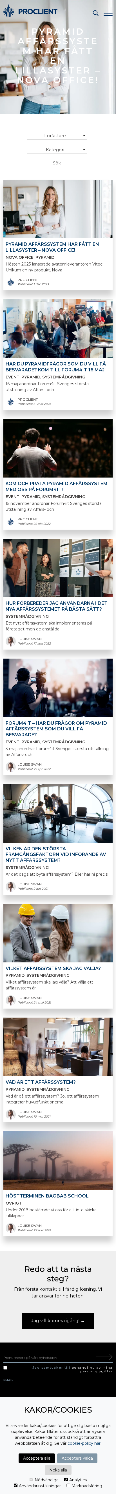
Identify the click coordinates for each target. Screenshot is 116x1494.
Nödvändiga (47, 1479)
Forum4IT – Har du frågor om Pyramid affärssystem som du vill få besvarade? (56, 729)
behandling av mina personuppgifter (92, 1369)
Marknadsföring (87, 1485)
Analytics (78, 1479)
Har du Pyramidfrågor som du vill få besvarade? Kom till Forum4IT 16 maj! (56, 367)
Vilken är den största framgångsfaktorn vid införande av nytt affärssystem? (56, 854)
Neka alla (58, 1470)
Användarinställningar (40, 1485)
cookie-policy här (84, 1443)
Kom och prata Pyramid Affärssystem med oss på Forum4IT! (57, 486)
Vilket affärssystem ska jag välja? (53, 968)
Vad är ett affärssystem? (41, 1082)
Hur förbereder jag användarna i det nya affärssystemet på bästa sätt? (57, 606)
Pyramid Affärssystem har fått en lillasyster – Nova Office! (52, 247)
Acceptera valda (77, 1458)
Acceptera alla (36, 1458)
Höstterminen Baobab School (47, 1196)
